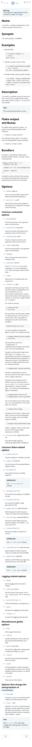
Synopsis (8, 34)
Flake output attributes (10, 121)
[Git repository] (27, 2)
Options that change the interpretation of (14, 686)
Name (6, 21)
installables (7, 690)
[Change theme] (4, 3)
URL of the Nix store (14, 266)
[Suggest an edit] (30, 2)
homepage (21, 100)
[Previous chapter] (5, 736)
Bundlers (8, 150)
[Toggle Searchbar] (7, 3)
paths (11, 298)
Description (9, 92)
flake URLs (8, 403)
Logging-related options (14, 576)
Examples (8, 45)
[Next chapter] (26, 736)
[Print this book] (25, 2)
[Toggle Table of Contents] (1, 3)
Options (7, 186)
